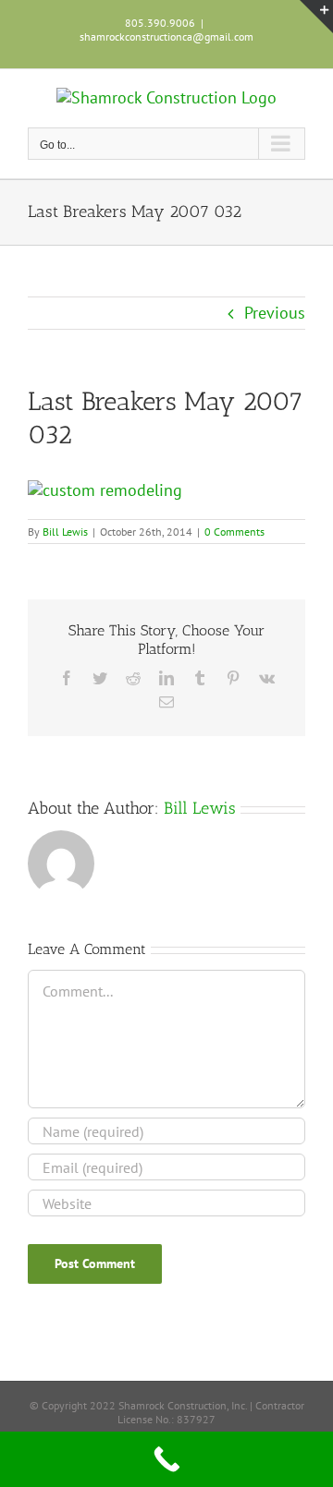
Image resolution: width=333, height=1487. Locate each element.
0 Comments (234, 531)
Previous (274, 312)
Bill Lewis (65, 531)
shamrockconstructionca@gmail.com (166, 36)
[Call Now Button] (166, 1459)
